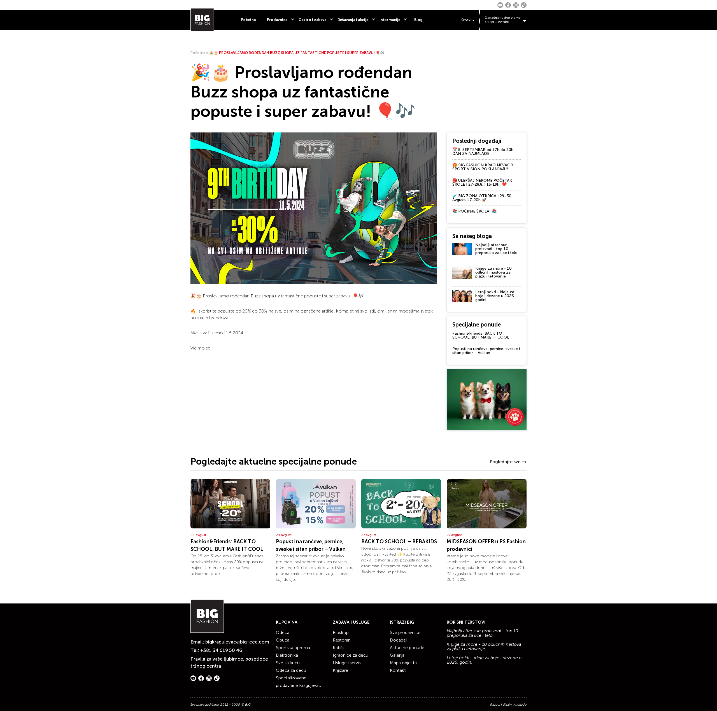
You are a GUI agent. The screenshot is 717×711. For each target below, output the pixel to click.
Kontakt (398, 670)
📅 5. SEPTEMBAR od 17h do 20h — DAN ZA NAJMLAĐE (485, 151)
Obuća (282, 640)
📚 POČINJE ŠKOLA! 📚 (474, 211)
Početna (248, 20)
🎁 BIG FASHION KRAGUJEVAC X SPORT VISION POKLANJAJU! (483, 167)
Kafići (338, 647)
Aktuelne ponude (407, 647)
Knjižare (340, 670)
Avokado (520, 705)
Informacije (390, 20)
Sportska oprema (293, 647)
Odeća (282, 632)
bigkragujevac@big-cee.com (237, 642)
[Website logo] (202, 20)
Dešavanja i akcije (352, 20)
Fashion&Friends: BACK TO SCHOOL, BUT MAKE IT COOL (480, 335)
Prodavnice (277, 20)
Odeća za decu (291, 670)
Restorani (342, 640)
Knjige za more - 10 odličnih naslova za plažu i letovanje (493, 272)
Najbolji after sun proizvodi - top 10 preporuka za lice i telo (496, 249)
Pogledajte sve (505, 461)
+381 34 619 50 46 (221, 650)
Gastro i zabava (312, 20)
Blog (418, 20)
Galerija (397, 655)
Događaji (398, 640)
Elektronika (287, 655)
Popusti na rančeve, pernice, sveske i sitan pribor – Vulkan (486, 350)
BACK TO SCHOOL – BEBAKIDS (399, 542)
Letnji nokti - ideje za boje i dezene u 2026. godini (495, 296)
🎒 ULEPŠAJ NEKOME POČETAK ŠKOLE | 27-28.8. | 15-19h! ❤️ (482, 182)
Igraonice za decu (350, 655)
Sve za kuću (288, 662)
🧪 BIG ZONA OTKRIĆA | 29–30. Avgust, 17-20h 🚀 (482, 198)
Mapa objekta (403, 662)
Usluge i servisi (347, 662)
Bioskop (341, 632)
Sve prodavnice (405, 632)
